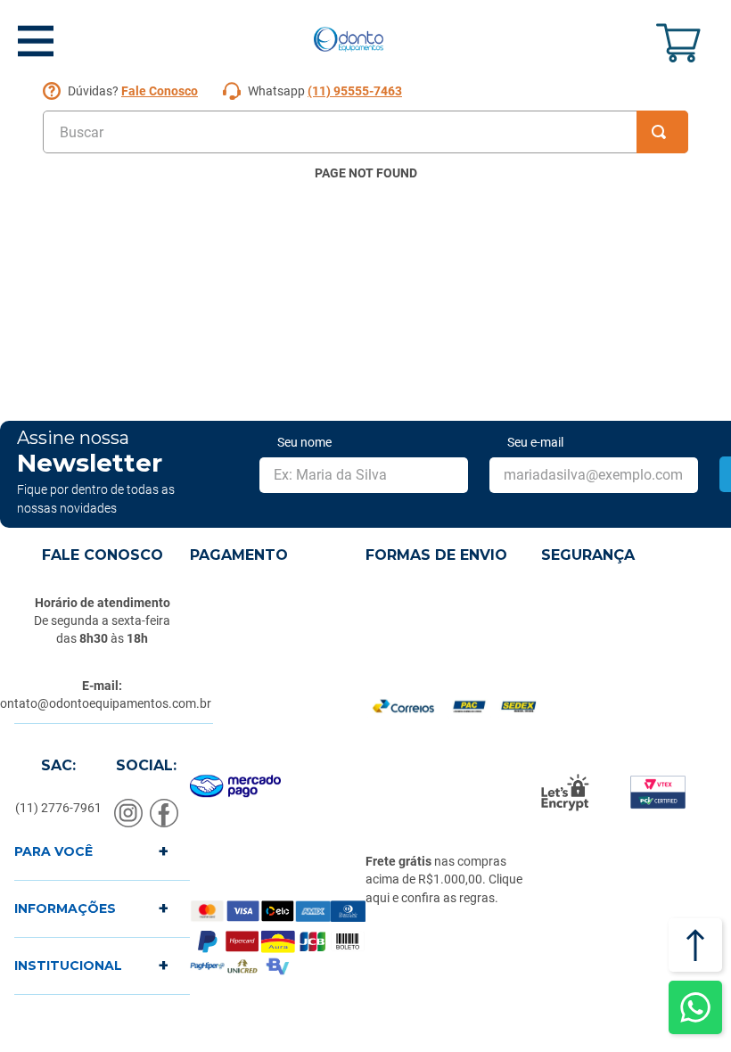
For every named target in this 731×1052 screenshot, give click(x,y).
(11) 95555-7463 (355, 91)
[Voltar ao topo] (695, 945)
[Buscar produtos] (662, 132)
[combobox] (365, 132)
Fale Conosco (159, 91)
